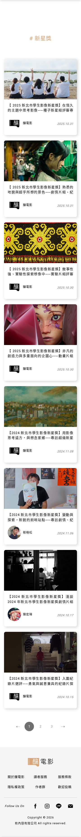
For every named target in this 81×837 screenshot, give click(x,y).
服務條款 (65, 777)
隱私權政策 (16, 787)
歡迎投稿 (65, 787)
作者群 (40, 787)
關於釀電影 (16, 777)
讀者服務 (40, 777)
